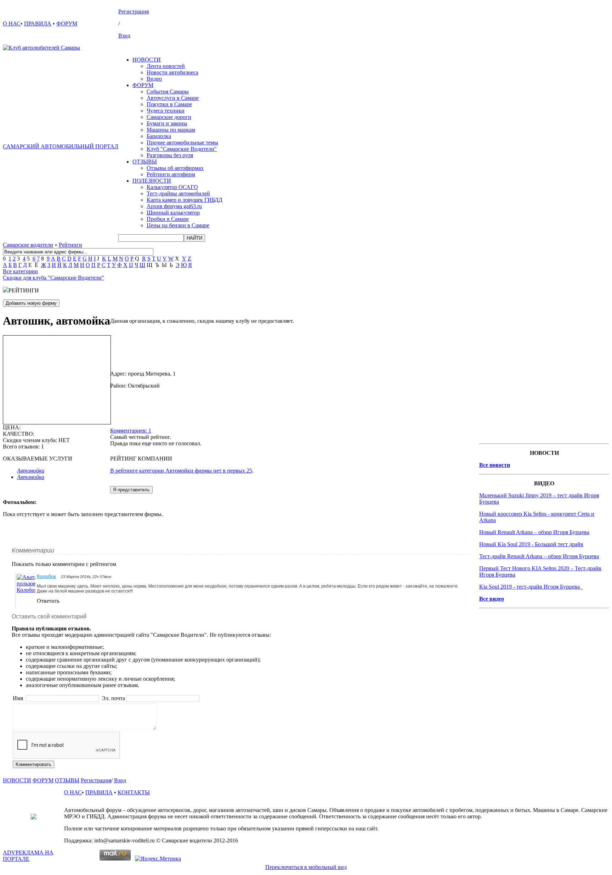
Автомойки (30, 471)
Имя (18, 698)
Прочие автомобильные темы (182, 142)
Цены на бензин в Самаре (178, 225)
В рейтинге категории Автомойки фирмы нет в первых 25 (181, 471)
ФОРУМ (66, 24)
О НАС (12, 24)
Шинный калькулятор (173, 213)
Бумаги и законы (167, 123)
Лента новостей (166, 66)
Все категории (20, 271)
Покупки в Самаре (169, 104)
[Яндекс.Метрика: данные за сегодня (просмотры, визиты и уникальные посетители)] (158, 859)
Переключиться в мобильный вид (306, 867)
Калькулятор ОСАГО (172, 187)
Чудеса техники (166, 111)
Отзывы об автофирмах (175, 168)
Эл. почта (113, 698)
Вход (124, 36)
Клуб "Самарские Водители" (182, 149)
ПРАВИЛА (37, 24)
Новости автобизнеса (172, 72)
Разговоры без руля (170, 155)
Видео (154, 79)
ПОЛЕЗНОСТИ (151, 181)
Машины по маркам (171, 130)
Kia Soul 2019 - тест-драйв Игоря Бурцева (531, 587)
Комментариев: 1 (130, 431)
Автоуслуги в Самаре (173, 98)
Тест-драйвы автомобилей (178, 193)
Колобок (46, 576)
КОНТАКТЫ (134, 792)
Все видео (491, 599)
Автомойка (30, 477)
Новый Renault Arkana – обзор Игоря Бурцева (534, 532)
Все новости (494, 465)
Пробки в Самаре (168, 219)
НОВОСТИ (146, 60)
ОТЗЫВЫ (144, 162)
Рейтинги (70, 245)
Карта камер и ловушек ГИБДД (184, 200)
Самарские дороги (169, 117)
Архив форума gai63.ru (174, 206)
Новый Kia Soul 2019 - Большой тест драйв (531, 544)
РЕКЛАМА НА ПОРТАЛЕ (28, 856)
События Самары (168, 91)
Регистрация (133, 11)
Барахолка (159, 136)
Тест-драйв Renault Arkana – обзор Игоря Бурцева (539, 556)
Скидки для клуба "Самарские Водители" (53, 278)
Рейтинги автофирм (171, 174)
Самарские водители (28, 245)
